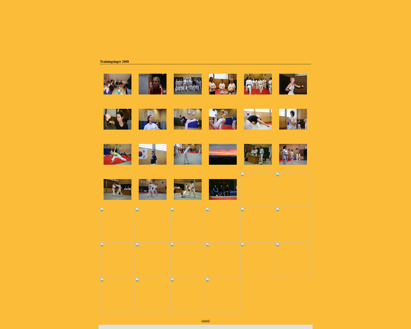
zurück (205, 320)
